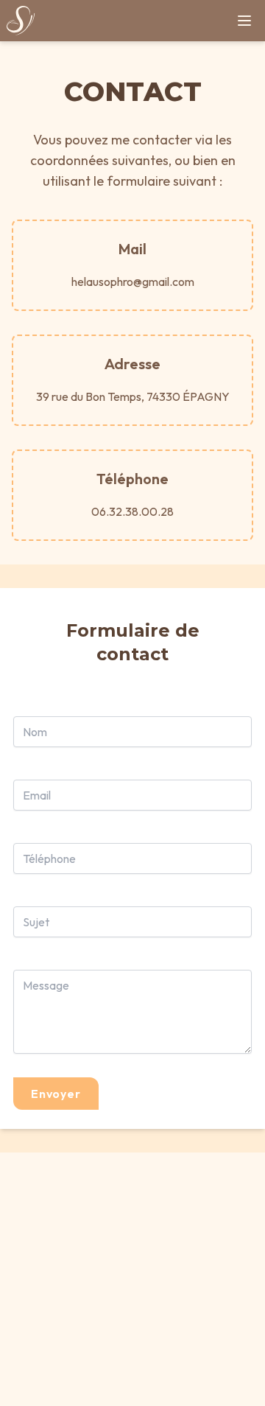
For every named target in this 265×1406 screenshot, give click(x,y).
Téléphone (49, 858)
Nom (35, 731)
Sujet (36, 921)
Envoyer (56, 1093)
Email (37, 795)
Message (46, 985)
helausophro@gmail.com (132, 281)
